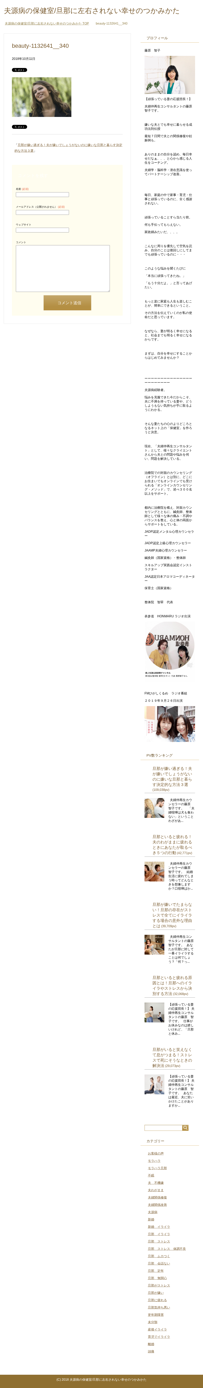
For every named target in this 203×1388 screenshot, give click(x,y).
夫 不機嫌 (156, 1182)
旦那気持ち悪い (159, 1307)
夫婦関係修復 (157, 1197)
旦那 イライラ (159, 1234)
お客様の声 (156, 1153)
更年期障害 (156, 1314)
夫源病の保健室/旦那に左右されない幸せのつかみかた (92, 11)
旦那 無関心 (157, 1278)
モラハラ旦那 (157, 1168)
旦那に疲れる (157, 1300)
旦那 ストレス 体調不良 (167, 1248)
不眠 (151, 1175)
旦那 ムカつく (159, 1256)
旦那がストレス (159, 1285)
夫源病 (152, 1212)
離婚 (151, 1344)
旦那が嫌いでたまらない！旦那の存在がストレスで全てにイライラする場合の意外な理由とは (172, 915)
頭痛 (151, 1351)
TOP (47, 23)
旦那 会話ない (159, 1263)
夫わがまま (156, 1190)
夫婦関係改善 (157, 1204)
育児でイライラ (159, 1336)
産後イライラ (157, 1329)
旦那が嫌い (156, 1292)
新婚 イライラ (159, 1226)
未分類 (152, 1322)
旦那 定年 (156, 1270)
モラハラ (154, 1160)
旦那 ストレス (159, 1241)
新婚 (151, 1219)
